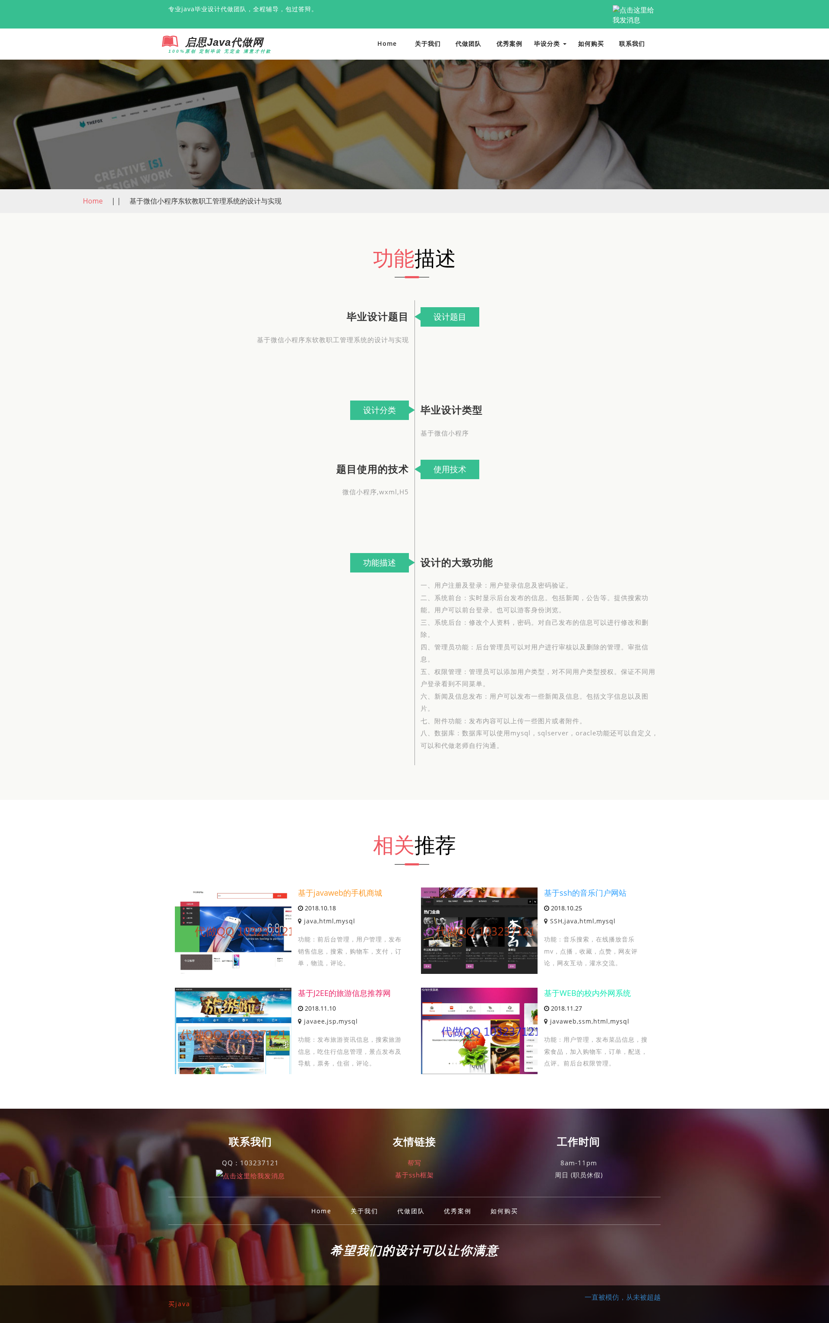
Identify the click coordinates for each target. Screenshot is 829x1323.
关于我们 (428, 43)
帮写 (414, 1162)
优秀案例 (509, 43)
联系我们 (632, 43)
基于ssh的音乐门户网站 (585, 892)
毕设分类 (548, 43)
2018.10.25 (565, 908)
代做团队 (468, 43)
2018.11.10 (319, 1008)
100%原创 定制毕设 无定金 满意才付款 (220, 51)
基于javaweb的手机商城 (340, 892)
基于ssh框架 (414, 1174)
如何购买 (591, 43)
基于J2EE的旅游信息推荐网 (344, 993)
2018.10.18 (319, 908)
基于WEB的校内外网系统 (587, 993)
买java (179, 1304)
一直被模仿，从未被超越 (623, 1297)
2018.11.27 (565, 1008)
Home (387, 43)
